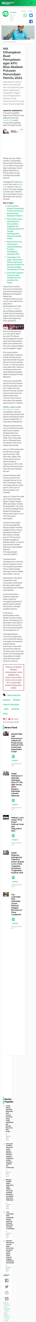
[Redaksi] (13, 756)
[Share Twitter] (31, 15)
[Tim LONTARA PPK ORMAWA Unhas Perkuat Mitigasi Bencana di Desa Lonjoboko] (6, 894)
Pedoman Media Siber (7, 1311)
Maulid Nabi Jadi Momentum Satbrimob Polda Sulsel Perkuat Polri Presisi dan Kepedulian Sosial (17, 743)
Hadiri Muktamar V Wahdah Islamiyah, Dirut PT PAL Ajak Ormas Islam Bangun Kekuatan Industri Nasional (17, 785)
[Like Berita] (4, 719)
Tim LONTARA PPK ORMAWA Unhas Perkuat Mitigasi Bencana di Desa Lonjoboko (16, 905)
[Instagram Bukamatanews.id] (6, 1292)
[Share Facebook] (31, 21)
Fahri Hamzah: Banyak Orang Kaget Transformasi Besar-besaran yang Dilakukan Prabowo (15, 211)
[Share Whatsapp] (25, 15)
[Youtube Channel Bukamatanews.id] (6, 1298)
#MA (6, 709)
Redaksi (13, 12)
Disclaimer (7, 1317)
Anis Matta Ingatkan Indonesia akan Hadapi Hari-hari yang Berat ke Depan (15, 278)
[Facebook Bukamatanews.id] (6, 1280)
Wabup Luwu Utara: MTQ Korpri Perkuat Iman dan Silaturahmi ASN (17, 824)
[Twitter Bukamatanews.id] (7, 1286)
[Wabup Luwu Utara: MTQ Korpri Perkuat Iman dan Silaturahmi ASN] (6, 817)
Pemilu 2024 (8, 120)
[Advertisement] (13, 145)
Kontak (6, 1315)
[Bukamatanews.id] (8, 3)
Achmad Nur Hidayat (11, 309)
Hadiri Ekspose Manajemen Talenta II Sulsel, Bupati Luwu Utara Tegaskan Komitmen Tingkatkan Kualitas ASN (17, 863)
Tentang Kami (7, 1306)
